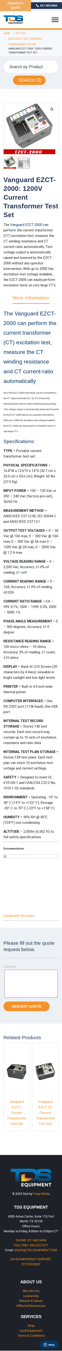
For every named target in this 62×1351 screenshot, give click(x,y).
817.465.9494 (48, 5)
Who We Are (31, 1291)
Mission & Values (31, 1301)
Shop (31, 1325)
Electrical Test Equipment (25, 38)
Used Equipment (31, 1330)
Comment (10, 966)
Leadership (31, 1296)
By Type (21, 33)
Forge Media (41, 1194)
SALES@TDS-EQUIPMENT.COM (35, 1250)
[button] (52, 109)
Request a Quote (15, 5)
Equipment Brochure (19, 916)
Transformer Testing (22, 44)
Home (6, 33)
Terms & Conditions (31, 1335)
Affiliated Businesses (31, 1306)
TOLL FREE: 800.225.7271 (31, 1245)
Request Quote (26, 1006)
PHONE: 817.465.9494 (31, 1240)
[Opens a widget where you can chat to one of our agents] (49, 1345)
